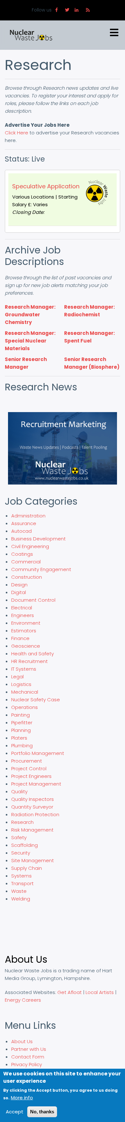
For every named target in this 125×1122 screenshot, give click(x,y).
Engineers (22, 615)
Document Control (33, 600)
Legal (17, 676)
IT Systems (23, 669)
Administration (28, 515)
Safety (19, 837)
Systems (21, 875)
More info (22, 1097)
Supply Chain (26, 868)
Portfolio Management (37, 753)
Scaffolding (24, 845)
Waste (19, 891)
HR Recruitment (29, 661)
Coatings (22, 554)
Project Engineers (31, 776)
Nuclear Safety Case (35, 699)
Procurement (26, 760)
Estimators (23, 630)
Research (22, 822)
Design (19, 584)
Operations (24, 707)
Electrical (21, 607)
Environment (25, 623)
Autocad (21, 531)
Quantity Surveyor (32, 806)
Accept (14, 1111)
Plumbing (22, 745)
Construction (26, 577)
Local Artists (100, 992)
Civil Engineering (30, 546)
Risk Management (32, 829)
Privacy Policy (26, 1064)
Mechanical (24, 692)
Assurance (23, 523)
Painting (20, 715)
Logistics (21, 684)
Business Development (38, 538)
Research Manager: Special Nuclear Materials (30, 341)
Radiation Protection (35, 814)
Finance (20, 638)
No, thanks (42, 1111)
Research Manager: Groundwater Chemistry (30, 315)
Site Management (32, 860)
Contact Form (27, 1056)
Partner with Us (28, 1049)
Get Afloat (69, 992)
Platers (19, 737)
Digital (18, 592)
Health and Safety (32, 653)
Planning (21, 730)
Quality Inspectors (32, 799)
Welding (20, 898)
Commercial (26, 561)
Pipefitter (21, 722)
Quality (19, 791)
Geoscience (25, 646)
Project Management (36, 783)
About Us (22, 1041)
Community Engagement (41, 569)
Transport (22, 883)
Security (20, 852)
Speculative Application (45, 186)
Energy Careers (23, 1000)
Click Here (16, 132)
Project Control (28, 768)
